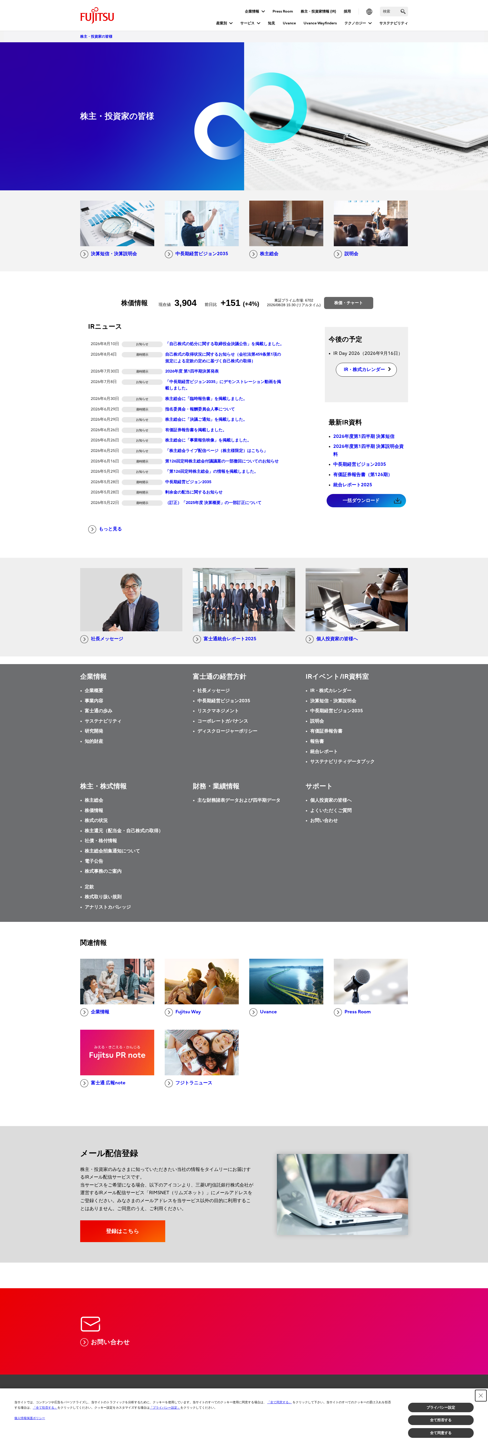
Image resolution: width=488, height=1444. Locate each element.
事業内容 (94, 701)
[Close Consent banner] (480, 1395)
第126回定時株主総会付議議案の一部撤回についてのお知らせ (222, 461)
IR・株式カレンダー (330, 690)
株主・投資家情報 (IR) (318, 11)
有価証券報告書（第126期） (362, 474)
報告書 (317, 741)
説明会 (351, 253)
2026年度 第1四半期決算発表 (192, 371)
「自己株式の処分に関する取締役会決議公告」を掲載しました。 (224, 344)
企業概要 (94, 690)
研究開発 (94, 731)
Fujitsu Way (188, 1012)
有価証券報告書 (326, 731)
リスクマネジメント (218, 711)
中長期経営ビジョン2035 (201, 253)
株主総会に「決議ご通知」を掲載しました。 (206, 419)
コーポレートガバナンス (223, 721)
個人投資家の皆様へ (337, 639)
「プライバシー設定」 (165, 1407)
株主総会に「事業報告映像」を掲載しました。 (208, 440)
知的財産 (94, 741)
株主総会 (269, 253)
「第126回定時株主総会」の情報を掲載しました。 (211, 471)
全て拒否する (441, 1420)
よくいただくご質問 (331, 810)
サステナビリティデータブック (342, 761)
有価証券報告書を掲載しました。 (196, 430)
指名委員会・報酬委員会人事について (200, 409)
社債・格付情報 (101, 840)
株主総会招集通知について (112, 851)
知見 (271, 23)
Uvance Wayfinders (320, 23)
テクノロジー (355, 23)
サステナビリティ (393, 23)
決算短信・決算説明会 (114, 253)
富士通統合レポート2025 (230, 639)
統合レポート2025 (352, 485)
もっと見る (110, 529)
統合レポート (324, 751)
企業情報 (252, 11)
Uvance (289, 23)
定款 (89, 887)
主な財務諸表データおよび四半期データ (239, 800)
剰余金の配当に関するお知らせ (194, 492)
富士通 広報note (108, 1083)
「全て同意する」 (279, 1402)
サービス (247, 23)
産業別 (221, 23)
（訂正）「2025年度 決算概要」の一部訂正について (213, 502)
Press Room (283, 11)
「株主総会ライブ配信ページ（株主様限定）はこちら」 (216, 450)
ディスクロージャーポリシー (227, 731)
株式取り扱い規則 (103, 897)
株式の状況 (96, 820)
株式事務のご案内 (103, 871)
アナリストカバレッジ (108, 907)
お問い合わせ (324, 820)
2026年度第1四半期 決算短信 (363, 436)
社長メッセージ (107, 639)
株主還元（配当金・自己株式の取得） (124, 830)
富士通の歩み (98, 711)
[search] (403, 11)
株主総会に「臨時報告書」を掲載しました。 (206, 398)
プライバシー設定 (441, 1407)
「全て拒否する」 (45, 1407)
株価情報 (94, 810)
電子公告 (94, 861)
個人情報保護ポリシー (29, 1418)
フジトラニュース (193, 1083)
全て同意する (441, 1433)
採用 (347, 11)
